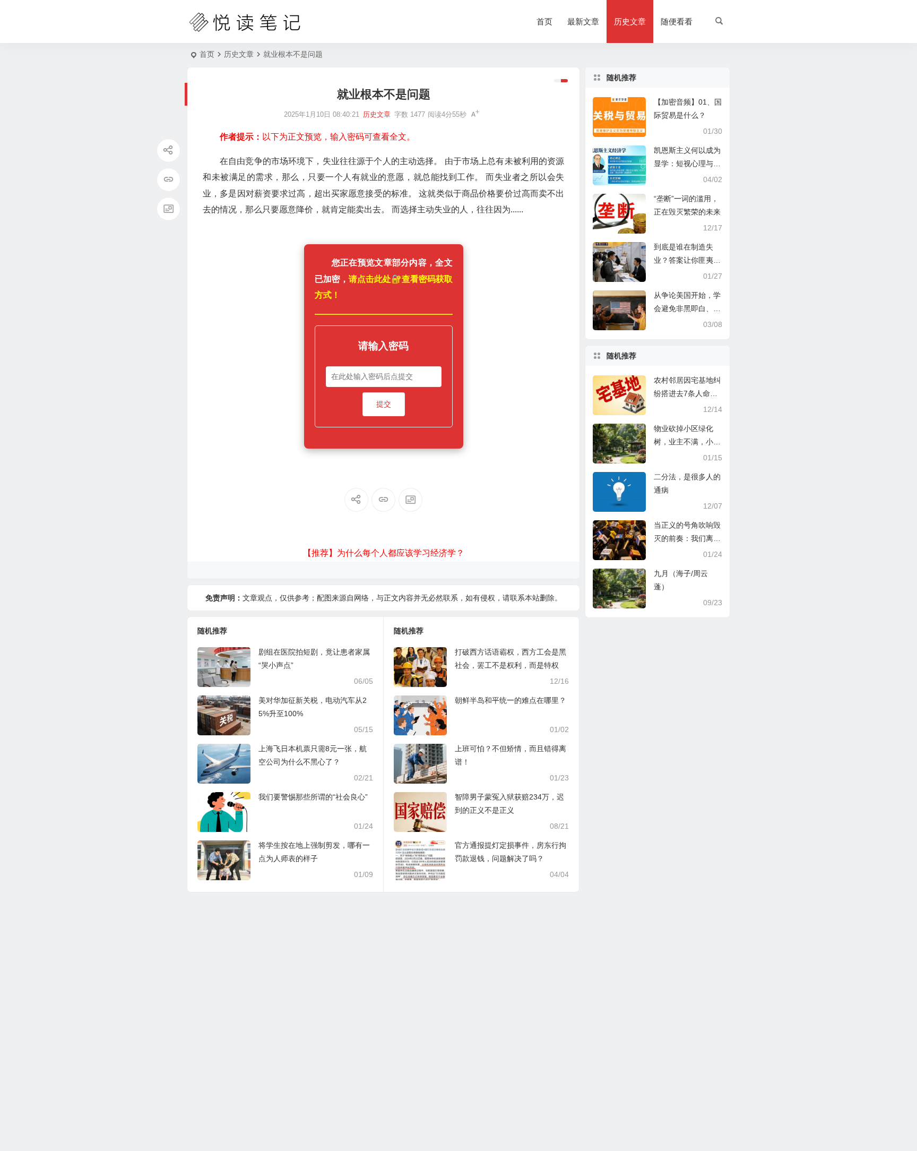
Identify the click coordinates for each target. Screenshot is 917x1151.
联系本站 (525, 598)
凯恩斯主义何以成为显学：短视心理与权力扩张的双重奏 (687, 163)
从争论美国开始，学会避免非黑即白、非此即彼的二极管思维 (687, 308)
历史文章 (630, 21)
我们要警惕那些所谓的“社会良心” (313, 797)
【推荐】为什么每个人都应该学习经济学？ (383, 552)
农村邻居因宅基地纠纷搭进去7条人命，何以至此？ (687, 393)
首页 (544, 21)
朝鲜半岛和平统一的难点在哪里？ (510, 700)
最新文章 (583, 21)
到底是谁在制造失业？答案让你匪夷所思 (687, 260)
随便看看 (677, 21)
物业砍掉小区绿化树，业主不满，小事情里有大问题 (687, 441)
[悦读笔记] (245, 21)
